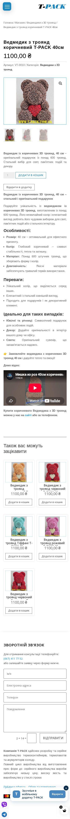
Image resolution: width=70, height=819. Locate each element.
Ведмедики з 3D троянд (41, 22)
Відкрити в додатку (19, 187)
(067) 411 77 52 (13, 658)
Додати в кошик (30, 175)
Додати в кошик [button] (18, 502)
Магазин (20, 22)
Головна (8, 22)
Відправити (53, 738)
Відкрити (57, 794)
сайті (28, 415)
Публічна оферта (14, 787)
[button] (60, 83)
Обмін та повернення (42, 787)
